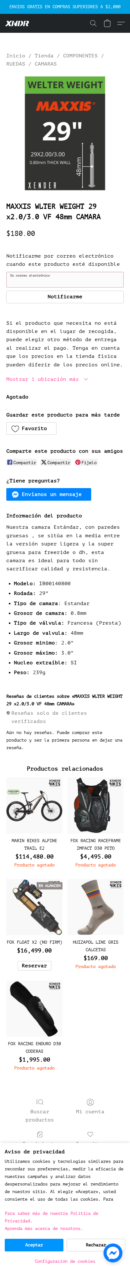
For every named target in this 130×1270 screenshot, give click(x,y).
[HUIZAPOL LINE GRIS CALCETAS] (96, 907)
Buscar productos (40, 1116)
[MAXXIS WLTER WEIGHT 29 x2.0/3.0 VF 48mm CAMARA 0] (65, 133)
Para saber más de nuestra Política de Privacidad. (51, 1217)
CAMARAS (46, 64)
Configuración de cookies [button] (65, 1261)
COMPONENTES (80, 56)
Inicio (15, 56)
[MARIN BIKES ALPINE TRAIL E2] (34, 806)
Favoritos (90, 1144)
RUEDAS (15, 64)
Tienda (44, 56)
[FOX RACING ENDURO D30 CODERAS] (34, 1009)
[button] (17, 23)
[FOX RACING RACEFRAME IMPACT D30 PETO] (96, 806)
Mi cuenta (90, 1112)
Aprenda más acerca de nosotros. (44, 1228)
